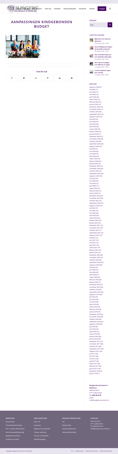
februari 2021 (93, 250)
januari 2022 (93, 223)
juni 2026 (92, 92)
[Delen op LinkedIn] (60, 78)
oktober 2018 (94, 319)
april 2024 (92, 156)
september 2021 (94, 233)
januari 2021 (93, 252)
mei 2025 (92, 124)
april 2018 (92, 331)
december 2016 (94, 371)
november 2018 (94, 317)
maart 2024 (93, 159)
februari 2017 (93, 366)
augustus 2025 (94, 117)
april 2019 (92, 304)
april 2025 (92, 126)
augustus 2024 (94, 146)
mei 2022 (92, 213)
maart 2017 (93, 364)
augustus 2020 (94, 265)
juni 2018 (92, 329)
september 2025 (94, 114)
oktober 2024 (94, 141)
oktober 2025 (94, 112)
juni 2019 (92, 299)
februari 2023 (93, 191)
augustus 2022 (94, 206)
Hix (63, 422)
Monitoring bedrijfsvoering (15, 432)
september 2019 (94, 292)
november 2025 (94, 109)
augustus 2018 (94, 324)
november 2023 (94, 168)
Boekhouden (66, 425)
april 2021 (92, 245)
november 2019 (94, 287)
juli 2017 (92, 354)
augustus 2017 (94, 351)
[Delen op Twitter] (24, 78)
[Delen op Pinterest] (48, 78)
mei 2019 (92, 302)
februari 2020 (93, 280)
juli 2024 (92, 149)
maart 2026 (93, 99)
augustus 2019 (94, 294)
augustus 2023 (94, 176)
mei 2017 (92, 359)
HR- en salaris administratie (15, 429)
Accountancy (10, 422)
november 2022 (94, 198)
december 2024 (94, 136)
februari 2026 (93, 102)
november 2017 (94, 344)
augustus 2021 (94, 235)
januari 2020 (93, 282)
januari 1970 (93, 373)
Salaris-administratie (69, 432)
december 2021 (94, 225)
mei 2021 (92, 243)
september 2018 (94, 322)
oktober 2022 (94, 201)
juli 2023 (92, 178)
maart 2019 (93, 307)
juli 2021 (92, 238)
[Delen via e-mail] (72, 78)
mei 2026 (92, 94)
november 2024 (94, 139)
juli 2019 (92, 297)
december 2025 (94, 107)
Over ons (37, 422)
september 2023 (94, 173)
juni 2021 (92, 240)
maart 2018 (93, 334)
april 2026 (92, 97)
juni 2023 (92, 181)
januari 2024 (93, 164)
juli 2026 (92, 89)
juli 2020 (92, 267)
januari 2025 (93, 134)
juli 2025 (92, 119)
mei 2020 (92, 272)
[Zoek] (110, 9)
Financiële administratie (14, 425)
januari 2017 (93, 369)
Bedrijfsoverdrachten (13, 436)
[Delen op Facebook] (12, 78)
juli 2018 (92, 327)
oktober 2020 (94, 260)
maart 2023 (93, 188)
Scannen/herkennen (69, 429)
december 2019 (94, 285)
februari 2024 (93, 161)
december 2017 (94, 341)
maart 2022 (93, 218)
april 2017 (92, 361)
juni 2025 (92, 122)
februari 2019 (93, 309)
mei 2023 (92, 183)
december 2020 (94, 255)
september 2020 (94, 262)
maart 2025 (93, 129)
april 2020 (92, 275)
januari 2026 (93, 104)
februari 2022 (93, 220)
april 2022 (92, 215)
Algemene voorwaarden (42, 429)
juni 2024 (92, 151)
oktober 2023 (94, 171)
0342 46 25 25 (96, 395)
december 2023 (94, 166)
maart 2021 (93, 247)
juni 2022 (92, 211)
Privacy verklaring (40, 432)
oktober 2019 (94, 289)
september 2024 (94, 144)
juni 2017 (92, 356)
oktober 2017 (94, 346)
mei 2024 (92, 154)
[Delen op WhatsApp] (36, 78)
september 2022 (94, 203)
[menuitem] (18, 9)
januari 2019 (93, 312)
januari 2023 (93, 193)
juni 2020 (92, 270)
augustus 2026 (94, 87)
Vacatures (37, 425)
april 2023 (92, 186)
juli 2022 (92, 208)
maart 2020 (93, 277)
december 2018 (94, 314)
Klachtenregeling (39, 439)
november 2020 (94, 257)
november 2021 (94, 228)
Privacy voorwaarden (41, 436)
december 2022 (94, 196)
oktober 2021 (94, 230)
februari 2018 (93, 336)
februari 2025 (93, 131)
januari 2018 (93, 339)
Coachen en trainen (12, 439)
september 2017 (94, 349)
